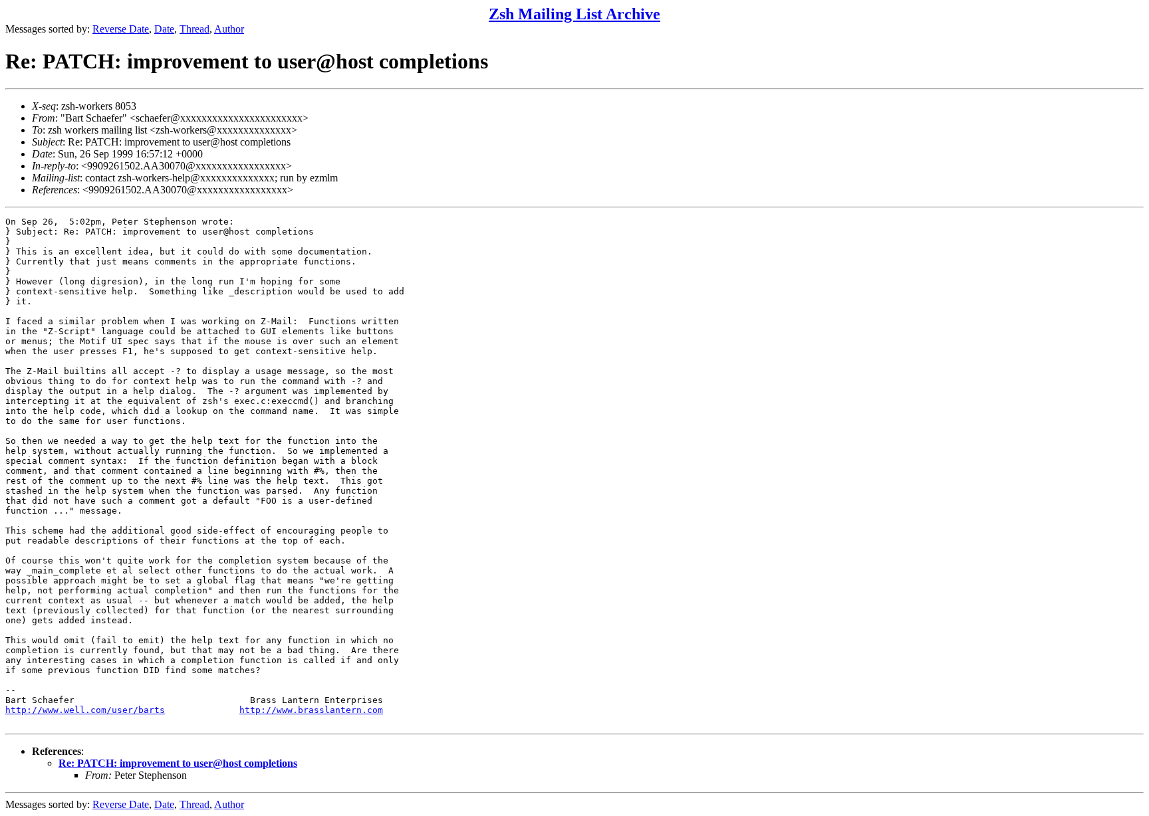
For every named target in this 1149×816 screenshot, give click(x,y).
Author (229, 29)
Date (164, 29)
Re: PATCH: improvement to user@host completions (178, 763)
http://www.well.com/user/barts (85, 710)
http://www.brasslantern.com (311, 710)
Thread (194, 29)
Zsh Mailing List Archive (574, 14)
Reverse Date (120, 29)
